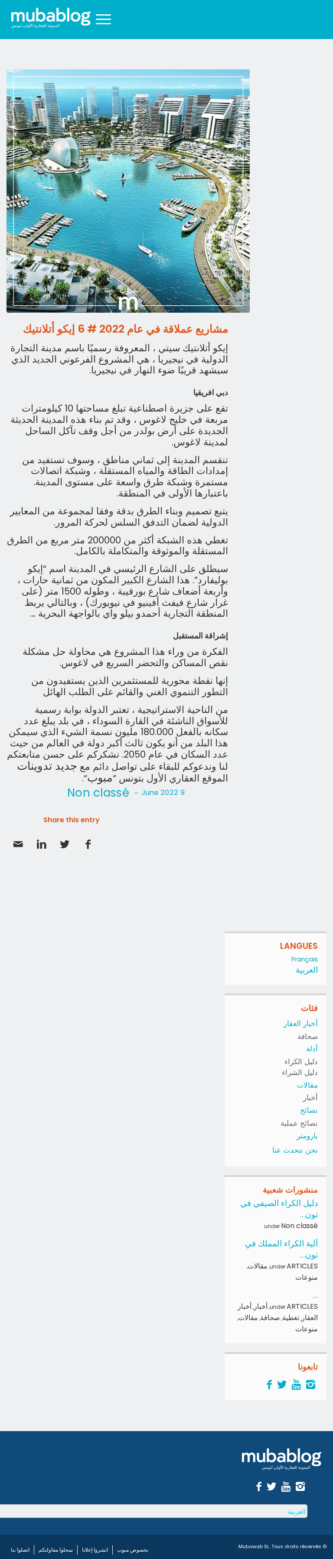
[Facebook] (269, 1384)
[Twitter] (282, 1384)
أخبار (310, 1097)
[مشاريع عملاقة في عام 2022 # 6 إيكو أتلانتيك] (128, 191)
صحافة (307, 1036)
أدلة (312, 1048)
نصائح (309, 1110)
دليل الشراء (300, 1072)
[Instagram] (310, 1384)
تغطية (290, 1318)
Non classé (98, 793)
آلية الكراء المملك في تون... (281, 1249)
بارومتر (307, 1136)
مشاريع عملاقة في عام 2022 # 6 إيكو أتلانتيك (125, 329)
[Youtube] (296, 1384)
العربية (307, 970)
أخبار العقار (301, 1023)
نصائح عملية (299, 1123)
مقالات (307, 1085)
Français (304, 959)
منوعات (306, 1277)
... (315, 1295)
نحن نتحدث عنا (295, 1150)
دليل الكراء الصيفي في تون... (279, 1208)
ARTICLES (302, 1266)
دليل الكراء (301, 1061)
